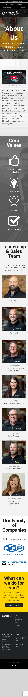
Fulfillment (4, 646)
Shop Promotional (19, 620)
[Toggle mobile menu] (25, 12)
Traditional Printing (7, 636)
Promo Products (6, 651)
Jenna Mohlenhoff (14, 499)
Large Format (5, 641)
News (16, 627)
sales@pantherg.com (17, 1)
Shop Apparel (18, 619)
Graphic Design (6, 644)
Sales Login (18, 649)
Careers (17, 624)
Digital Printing (5, 638)
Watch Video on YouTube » (14, 85)
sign (13, 116)
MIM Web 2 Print (6, 647)
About (16, 622)
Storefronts (18, 617)
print (19, 113)
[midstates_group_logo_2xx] (14, 562)
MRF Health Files (19, 629)
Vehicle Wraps (5, 643)
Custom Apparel (6, 649)
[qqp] (14, 544)
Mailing (4, 639)
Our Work (17, 625)
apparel (5, 116)
